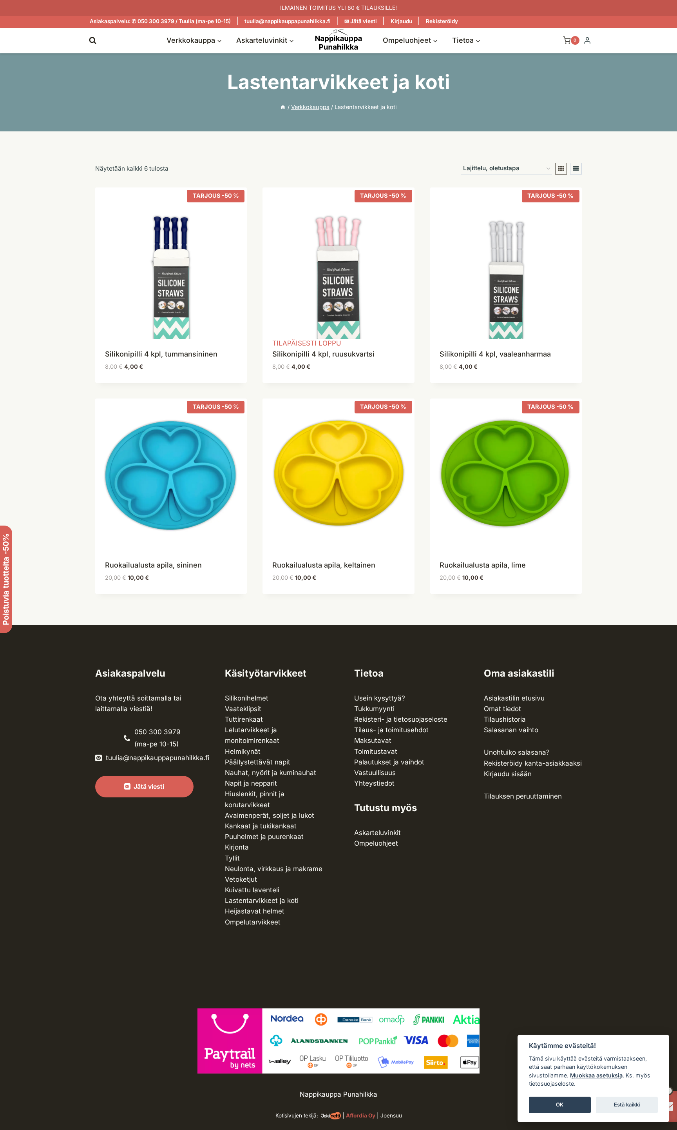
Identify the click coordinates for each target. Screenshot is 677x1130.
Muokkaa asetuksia (596, 1075)
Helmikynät (243, 751)
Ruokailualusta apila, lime (483, 565)
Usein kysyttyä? (379, 698)
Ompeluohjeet (376, 843)
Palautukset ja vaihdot (389, 762)
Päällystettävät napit (257, 762)
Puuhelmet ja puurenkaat (264, 837)
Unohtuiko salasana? (517, 752)
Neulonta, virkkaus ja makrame (273, 869)
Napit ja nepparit (251, 783)
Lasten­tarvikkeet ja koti (262, 900)
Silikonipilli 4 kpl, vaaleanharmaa (495, 354)
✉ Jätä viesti (360, 21)
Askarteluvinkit (377, 833)
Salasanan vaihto (511, 730)
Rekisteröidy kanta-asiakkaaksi (533, 763)
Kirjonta (237, 847)
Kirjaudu (401, 21)
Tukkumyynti (374, 709)
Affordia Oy (360, 1115)
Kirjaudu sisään (508, 774)
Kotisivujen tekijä (296, 1115)
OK (559, 1105)
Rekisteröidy (442, 21)
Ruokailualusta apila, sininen (153, 565)
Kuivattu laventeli (252, 890)
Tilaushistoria (505, 719)
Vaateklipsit (243, 709)
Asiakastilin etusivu (514, 698)
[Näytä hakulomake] (93, 40)
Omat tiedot (502, 709)
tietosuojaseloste (551, 1084)
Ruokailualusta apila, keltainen (323, 565)
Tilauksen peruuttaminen (523, 796)
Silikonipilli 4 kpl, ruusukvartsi (323, 354)
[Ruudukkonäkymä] (561, 169)
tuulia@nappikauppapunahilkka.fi (287, 21)
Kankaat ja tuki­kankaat (261, 826)
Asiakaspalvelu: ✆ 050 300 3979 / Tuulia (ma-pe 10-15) (160, 21)
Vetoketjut (241, 879)
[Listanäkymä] (576, 169)
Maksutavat (372, 740)
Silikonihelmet (246, 698)
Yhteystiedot (374, 783)
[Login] (587, 41)
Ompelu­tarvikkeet (253, 922)
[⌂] (283, 107)
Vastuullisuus (375, 773)
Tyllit (232, 858)
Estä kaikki (627, 1105)
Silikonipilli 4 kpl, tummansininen (161, 354)
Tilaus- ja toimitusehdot (391, 730)
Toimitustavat (375, 751)
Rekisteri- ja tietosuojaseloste (400, 719)
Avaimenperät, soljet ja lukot (269, 815)
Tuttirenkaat (244, 719)
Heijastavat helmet (254, 911)
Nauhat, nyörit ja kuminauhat (270, 773)
